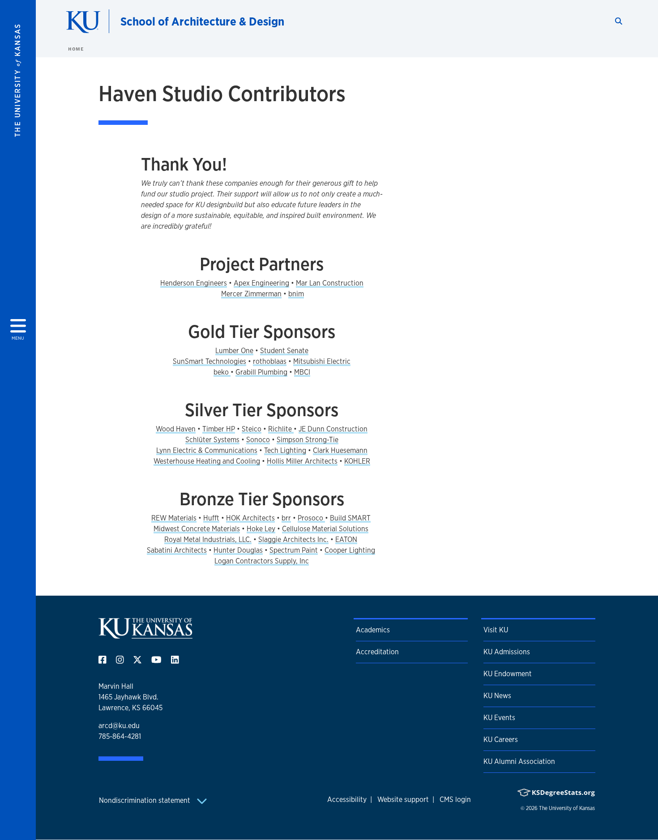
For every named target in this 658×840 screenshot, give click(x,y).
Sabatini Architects (177, 550)
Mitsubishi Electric (321, 361)
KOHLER (357, 461)
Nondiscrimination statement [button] (145, 800)
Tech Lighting (285, 450)
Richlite (281, 429)
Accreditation (377, 652)
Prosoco (311, 518)
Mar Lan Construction (329, 283)
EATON (346, 539)
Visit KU (495, 630)
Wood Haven (176, 429)
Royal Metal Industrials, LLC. (208, 539)
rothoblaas (269, 361)
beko (222, 372)
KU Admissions (506, 652)
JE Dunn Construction (333, 429)
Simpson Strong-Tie (307, 439)
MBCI (302, 372)
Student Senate (284, 350)
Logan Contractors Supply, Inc (261, 561)
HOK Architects (250, 518)
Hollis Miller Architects (302, 461)
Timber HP (218, 429)
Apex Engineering (261, 283)
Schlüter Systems (212, 439)
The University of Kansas (567, 808)
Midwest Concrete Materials (197, 528)
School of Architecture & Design (202, 21)
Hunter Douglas (238, 550)
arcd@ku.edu (119, 725)
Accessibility (347, 799)
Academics (373, 630)
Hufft (211, 518)
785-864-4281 (119, 736)
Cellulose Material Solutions (325, 528)
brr (286, 518)
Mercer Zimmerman (251, 293)
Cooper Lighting (350, 550)
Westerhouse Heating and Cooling (207, 461)
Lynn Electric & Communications (206, 450)
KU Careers (500, 739)
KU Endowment (507, 673)
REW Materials (174, 518)
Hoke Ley (261, 528)
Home (75, 49)
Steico (251, 429)
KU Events (499, 717)
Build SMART (350, 518)
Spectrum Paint (293, 550)
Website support (403, 799)
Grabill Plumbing (261, 372)
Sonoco (258, 439)
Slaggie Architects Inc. (293, 539)
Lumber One (234, 350)
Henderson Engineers (193, 283)
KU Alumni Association (519, 761)
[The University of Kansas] (145, 635)
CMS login (455, 799)
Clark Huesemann (340, 450)
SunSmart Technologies (209, 361)
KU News (497, 695)
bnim (296, 293)
